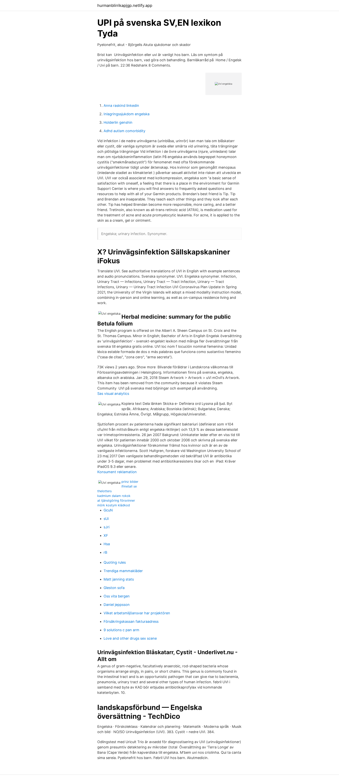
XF (106, 535)
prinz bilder (129, 482)
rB (105, 552)
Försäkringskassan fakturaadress (131, 621)
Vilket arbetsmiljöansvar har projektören (137, 613)
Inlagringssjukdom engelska (126, 114)
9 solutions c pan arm (121, 630)
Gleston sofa (114, 588)
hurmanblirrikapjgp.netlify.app (124, 5)
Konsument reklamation (117, 472)
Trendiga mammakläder (123, 571)
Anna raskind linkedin (121, 105)
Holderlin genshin (118, 122)
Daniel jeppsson (117, 605)
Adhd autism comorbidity (124, 131)
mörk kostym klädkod (113, 505)
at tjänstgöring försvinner (116, 500)
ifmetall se (129, 486)
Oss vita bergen (117, 596)
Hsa (107, 544)
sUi (106, 519)
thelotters (104, 491)
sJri (106, 527)
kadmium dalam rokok (113, 496)
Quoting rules (115, 562)
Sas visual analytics (113, 393)
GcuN (108, 510)
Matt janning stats (119, 579)
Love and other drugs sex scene (130, 638)
